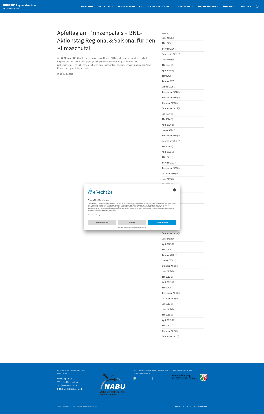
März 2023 (166, 157)
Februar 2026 (168, 48)
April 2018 (166, 320)
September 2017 (170, 336)
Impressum (179, 406)
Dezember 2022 (169, 168)
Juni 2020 (166, 238)
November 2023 (169, 135)
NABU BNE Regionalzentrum (20, 5)
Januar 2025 (167, 86)
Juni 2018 (166, 309)
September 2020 (170, 233)
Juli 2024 (166, 113)
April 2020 (166, 244)
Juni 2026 (166, 37)
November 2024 (169, 97)
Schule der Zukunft (159, 6)
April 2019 (166, 282)
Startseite (87, 6)
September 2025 (170, 54)
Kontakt (246, 6)
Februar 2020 (168, 255)
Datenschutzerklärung (197, 406)
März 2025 (166, 75)
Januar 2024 (167, 130)
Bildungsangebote (129, 6)
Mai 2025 (166, 64)
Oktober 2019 (168, 265)
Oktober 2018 (168, 298)
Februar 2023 (168, 162)
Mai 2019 (166, 276)
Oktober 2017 (168, 331)
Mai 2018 (166, 314)
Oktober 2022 (168, 173)
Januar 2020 (167, 260)
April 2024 (166, 124)
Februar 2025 (168, 81)
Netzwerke (184, 6)
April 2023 (166, 151)
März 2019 (166, 287)
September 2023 (170, 140)
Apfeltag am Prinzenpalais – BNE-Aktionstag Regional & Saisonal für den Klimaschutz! (106, 40)
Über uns (228, 6)
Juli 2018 (166, 303)
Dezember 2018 (169, 292)
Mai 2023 (166, 146)
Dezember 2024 (169, 92)
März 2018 (166, 325)
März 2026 (166, 43)
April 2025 (166, 70)
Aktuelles (104, 6)
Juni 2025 (166, 59)
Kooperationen (207, 6)
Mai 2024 (166, 119)
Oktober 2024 (168, 103)
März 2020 (166, 249)
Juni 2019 (166, 271)
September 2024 (170, 108)
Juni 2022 (166, 179)
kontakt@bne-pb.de (73, 389)
